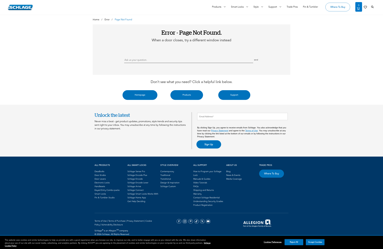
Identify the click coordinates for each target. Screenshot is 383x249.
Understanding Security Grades (208, 201)
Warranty (197, 193)
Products (216, 7)
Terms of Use (251, 130)
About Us (231, 165)
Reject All (294, 241)
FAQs (196, 186)
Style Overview (169, 165)
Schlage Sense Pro (136, 171)
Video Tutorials (200, 182)
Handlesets (100, 186)
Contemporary (167, 171)
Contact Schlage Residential (206, 197)
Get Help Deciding (136, 201)
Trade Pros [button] (292, 7)
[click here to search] (372, 7)
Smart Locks (237, 7)
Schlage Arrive (134, 186)
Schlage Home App (136, 197)
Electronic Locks (102, 182)
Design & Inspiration (170, 182)
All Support (200, 165)
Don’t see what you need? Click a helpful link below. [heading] (191, 82)
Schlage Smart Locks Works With (142, 193)
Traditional (165, 175)
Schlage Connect (135, 190)
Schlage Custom (168, 186)
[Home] (20, 7)
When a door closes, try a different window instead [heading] (191, 40)
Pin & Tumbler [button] (310, 7)
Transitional (165, 179)
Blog (228, 171)
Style (256, 7)
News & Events (233, 175)
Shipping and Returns (203, 190)
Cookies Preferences (273, 241)
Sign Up (209, 144)
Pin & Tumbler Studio (105, 197)
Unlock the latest (112, 115)
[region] (191, 242)
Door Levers (100, 179)
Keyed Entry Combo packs (107, 190)
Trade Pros (265, 165)
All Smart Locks (136, 165)
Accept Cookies (315, 241)
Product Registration (203, 205)
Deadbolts (99, 171)
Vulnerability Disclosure (112, 224)
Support (272, 7)
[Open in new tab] (257, 223)
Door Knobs (100, 175)
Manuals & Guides (201, 179)
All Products (102, 165)
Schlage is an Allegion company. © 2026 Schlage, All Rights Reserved (112, 232)
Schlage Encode (135, 179)
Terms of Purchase (117, 221)
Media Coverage (234, 179)
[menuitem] (110, 171)
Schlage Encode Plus (137, 175)
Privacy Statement (219, 130)
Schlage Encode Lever (137, 182)
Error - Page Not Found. (191, 32)
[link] (365, 7)
